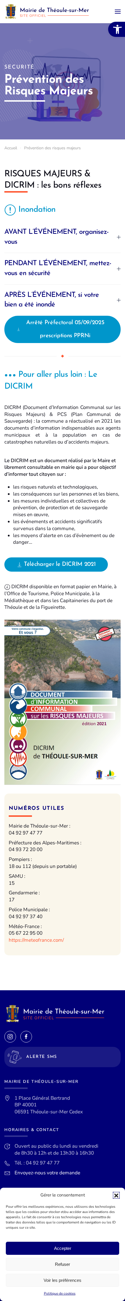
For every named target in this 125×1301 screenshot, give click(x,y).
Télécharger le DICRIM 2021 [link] (60, 564)
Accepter (62, 1248)
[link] (116, 29)
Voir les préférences (62, 1280)
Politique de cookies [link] (60, 1293)
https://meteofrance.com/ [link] (36, 940)
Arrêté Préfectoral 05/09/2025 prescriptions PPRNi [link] (65, 329)
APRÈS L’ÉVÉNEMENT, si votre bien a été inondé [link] (51, 300)
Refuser (62, 1264)
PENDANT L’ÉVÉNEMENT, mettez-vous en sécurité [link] (57, 268)
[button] (116, 1195)
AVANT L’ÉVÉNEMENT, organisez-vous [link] (56, 237)
